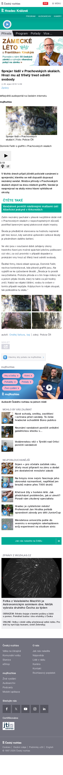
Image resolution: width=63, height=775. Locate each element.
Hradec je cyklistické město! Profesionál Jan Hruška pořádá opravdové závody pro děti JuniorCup (38, 509)
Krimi (27, 375)
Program (30, 16)
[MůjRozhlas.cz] (6, 102)
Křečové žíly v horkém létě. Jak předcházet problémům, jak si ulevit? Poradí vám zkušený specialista (37, 495)
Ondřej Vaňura (17, 334)
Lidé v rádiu (39, 659)
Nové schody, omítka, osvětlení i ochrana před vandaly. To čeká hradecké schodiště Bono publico (35, 417)
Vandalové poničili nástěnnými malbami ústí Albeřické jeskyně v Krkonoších (30, 208)
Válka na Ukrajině (12, 651)
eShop (6, 664)
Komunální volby (12, 655)
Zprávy (5, 87)
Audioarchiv (44, 16)
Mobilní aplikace (11, 691)
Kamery (58, 16)
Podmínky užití (36, 747)
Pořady (36, 33)
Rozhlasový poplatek (44, 673)
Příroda (6, 33)
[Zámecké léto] (31, 51)
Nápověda (38, 655)
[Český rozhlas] (10, 3)
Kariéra (36, 664)
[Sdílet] (8, 166)
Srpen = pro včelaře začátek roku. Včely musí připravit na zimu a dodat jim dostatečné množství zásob (37, 467)
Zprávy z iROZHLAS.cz (17, 555)
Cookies (6, 747)
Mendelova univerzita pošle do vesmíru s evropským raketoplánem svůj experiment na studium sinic (36, 523)
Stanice (7, 659)
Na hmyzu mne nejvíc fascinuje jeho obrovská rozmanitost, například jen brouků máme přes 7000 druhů (37, 481)
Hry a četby (10, 375)
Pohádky (8, 382)
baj (28, 334)
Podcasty (8, 687)
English (49, 747)
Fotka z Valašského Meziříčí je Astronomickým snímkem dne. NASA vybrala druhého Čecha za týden (28, 604)
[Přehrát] (5, 156)
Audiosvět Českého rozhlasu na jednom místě (23, 402)
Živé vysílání (10, 388)
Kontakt (37, 668)
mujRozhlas (8, 367)
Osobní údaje (19, 747)
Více (48, 33)
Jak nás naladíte (41, 651)
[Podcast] (2, 166)
